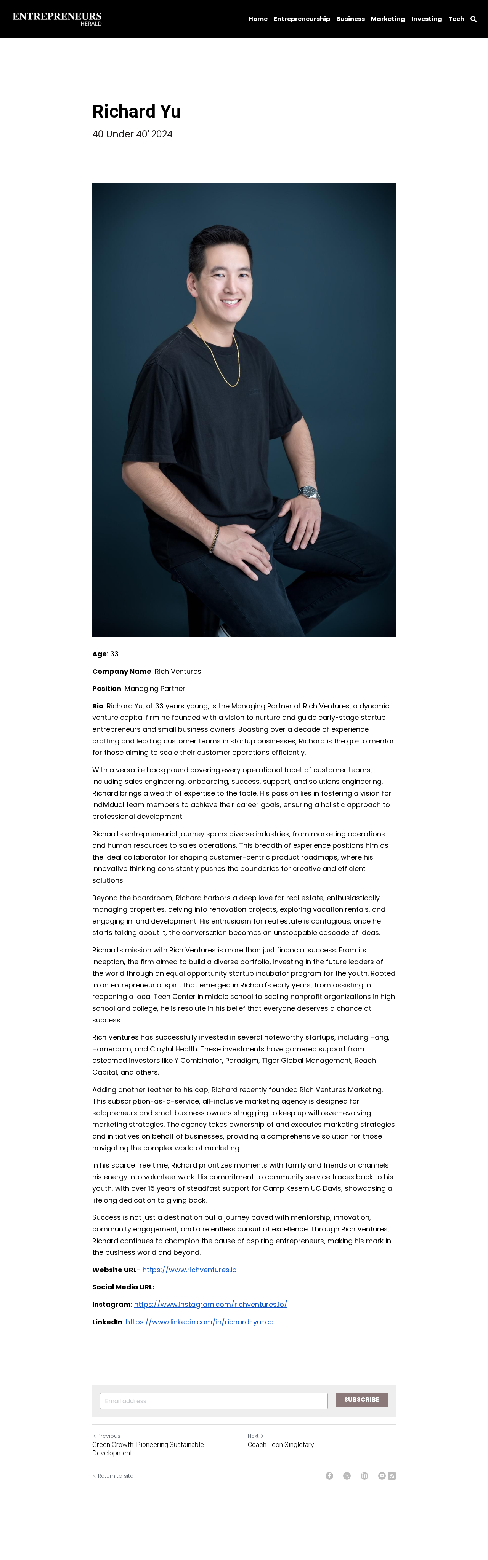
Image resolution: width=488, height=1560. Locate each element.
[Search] (473, 19)
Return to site (115, 1476)
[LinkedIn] (364, 1476)
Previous (109, 1436)
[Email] (382, 1476)
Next (253, 1436)
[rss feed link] (392, 1476)
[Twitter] (347, 1476)
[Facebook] (329, 1476)
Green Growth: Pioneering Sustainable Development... (148, 1448)
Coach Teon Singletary (281, 1444)
